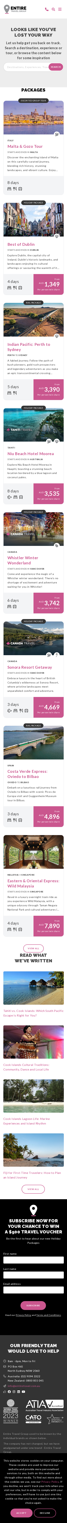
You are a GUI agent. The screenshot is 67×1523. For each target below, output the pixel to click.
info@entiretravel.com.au (24, 1385)
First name (10, 1253)
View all (33, 948)
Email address (12, 1283)
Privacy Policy (50, 1481)
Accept (21, 1513)
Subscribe (33, 1305)
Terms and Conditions (48, 1315)
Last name (9, 1268)
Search (56, 66)
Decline (45, 1513)
